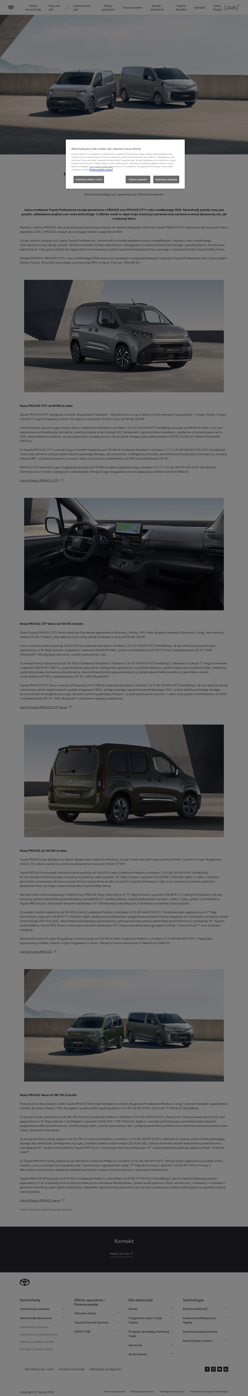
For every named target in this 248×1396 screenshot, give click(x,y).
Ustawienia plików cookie (88, 179)
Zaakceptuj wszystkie (166, 179)
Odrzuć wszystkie (138, 179)
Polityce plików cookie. (101, 169)
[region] (125, 164)
